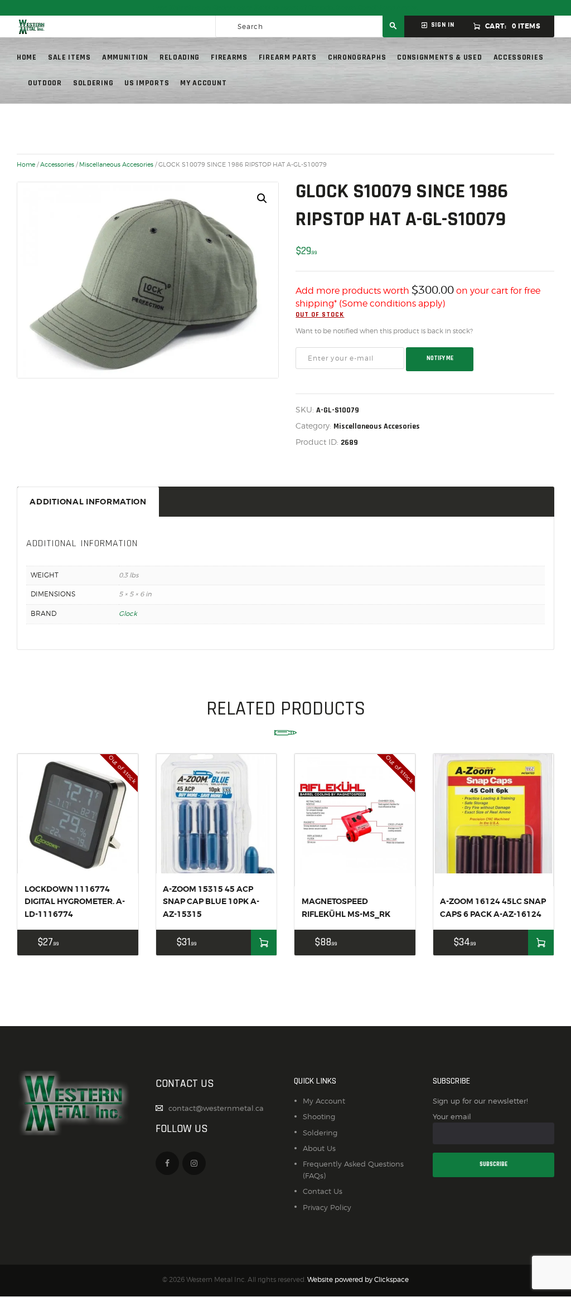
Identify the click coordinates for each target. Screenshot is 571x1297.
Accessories (57, 164)
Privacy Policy (327, 1207)
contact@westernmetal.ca (216, 1108)
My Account (324, 1100)
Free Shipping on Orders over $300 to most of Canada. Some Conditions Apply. (285, 7)
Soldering (320, 1132)
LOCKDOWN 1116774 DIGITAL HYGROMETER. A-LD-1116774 (75, 901)
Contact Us (322, 1191)
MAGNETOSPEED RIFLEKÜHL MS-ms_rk (346, 907)
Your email (452, 1116)
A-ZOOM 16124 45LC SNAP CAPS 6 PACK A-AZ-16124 (493, 907)
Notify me (440, 358)
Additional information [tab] (88, 502)
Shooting (319, 1116)
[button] (262, 198)
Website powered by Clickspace (358, 1280)
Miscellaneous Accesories (116, 164)
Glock (128, 614)
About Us (319, 1148)
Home (26, 164)
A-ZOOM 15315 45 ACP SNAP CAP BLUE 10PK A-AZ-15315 (211, 901)
